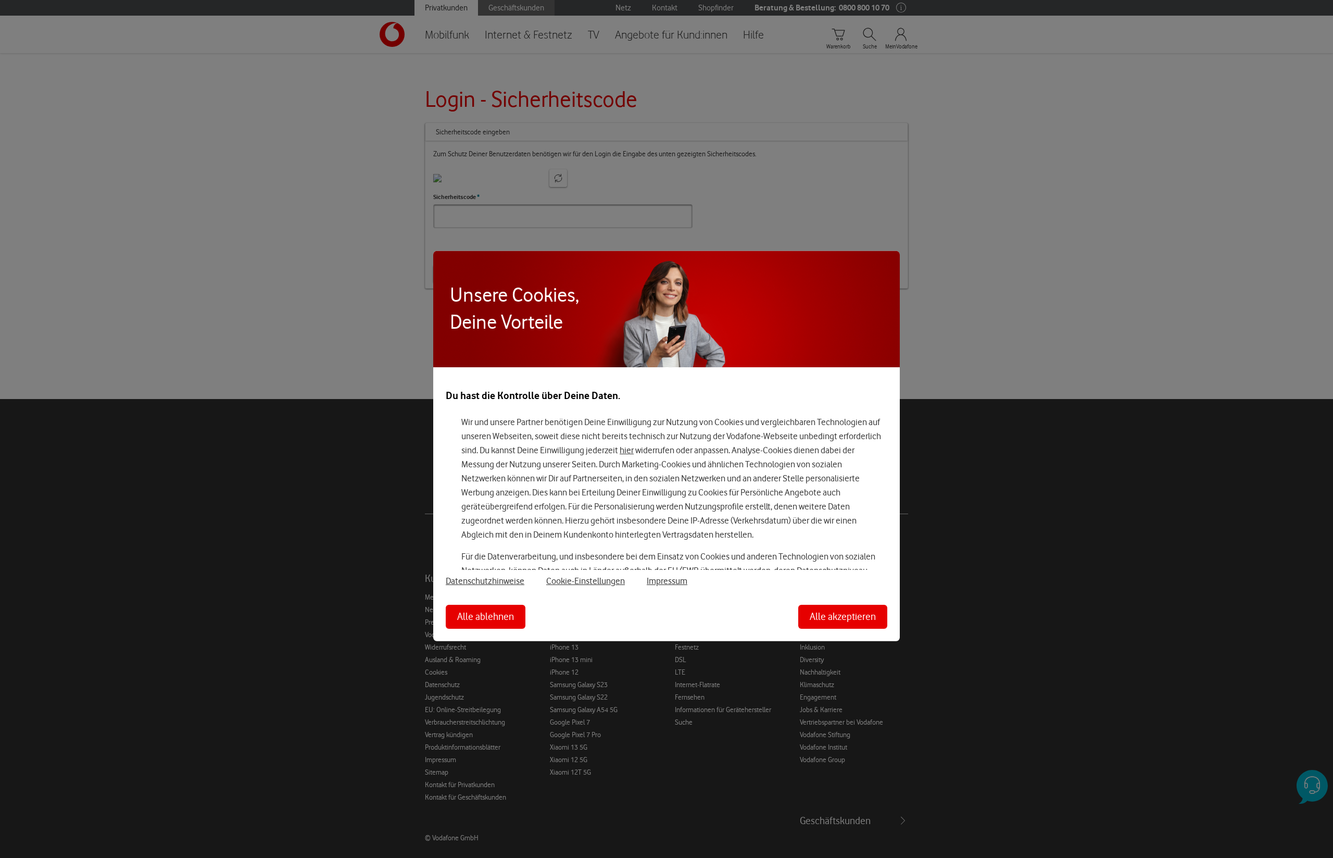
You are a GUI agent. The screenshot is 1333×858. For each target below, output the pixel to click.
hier (627, 450)
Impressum (667, 581)
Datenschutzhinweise (485, 581)
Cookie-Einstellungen (585, 581)
